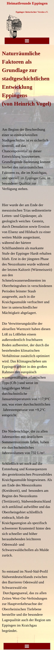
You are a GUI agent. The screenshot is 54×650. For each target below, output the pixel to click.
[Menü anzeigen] (27, 41)
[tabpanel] (27, 341)
